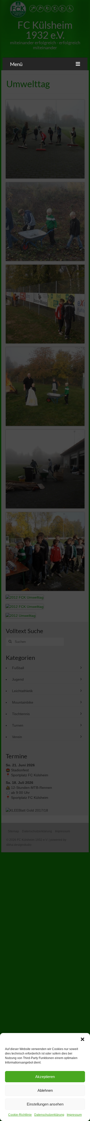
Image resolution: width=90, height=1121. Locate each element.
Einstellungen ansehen (45, 1104)
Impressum (74, 1115)
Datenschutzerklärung (49, 1115)
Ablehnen (45, 1090)
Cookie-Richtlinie (20, 1115)
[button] (82, 1039)
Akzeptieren (45, 1077)
